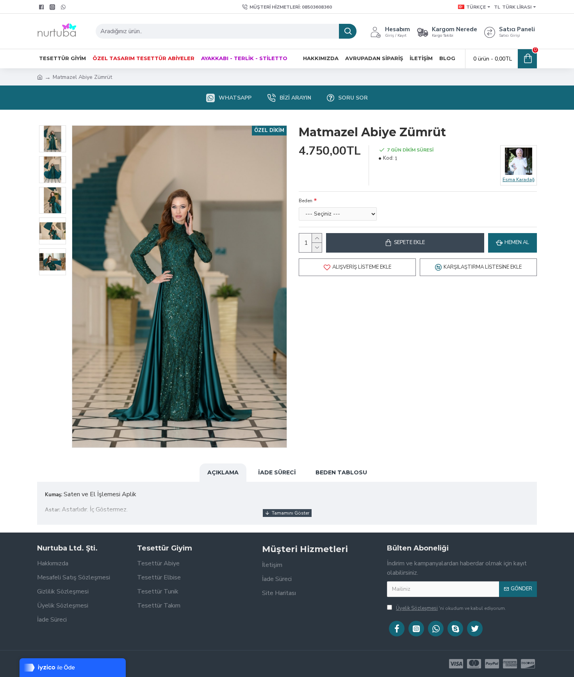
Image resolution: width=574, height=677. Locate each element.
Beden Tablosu (341, 472)
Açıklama (223, 472)
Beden (305, 201)
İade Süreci (277, 472)
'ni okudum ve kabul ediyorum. (451, 608)
